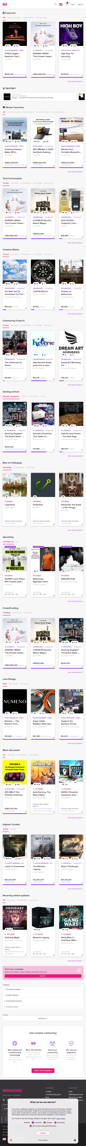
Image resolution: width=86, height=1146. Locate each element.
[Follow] (7, 497)
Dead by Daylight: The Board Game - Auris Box (14, 436)
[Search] (55, 4)
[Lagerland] (15, 485)
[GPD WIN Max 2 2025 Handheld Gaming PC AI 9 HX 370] (43, 130)
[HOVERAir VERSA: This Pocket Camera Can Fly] (43, 34)
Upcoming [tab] (14, 183)
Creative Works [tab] (28, 18)
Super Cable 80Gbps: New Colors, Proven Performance (43, 724)
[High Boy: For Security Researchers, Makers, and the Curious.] (71, 34)
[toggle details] (27, 76)
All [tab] (4, 18)
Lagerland (10, 504)
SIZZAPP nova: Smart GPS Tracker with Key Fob (15, 582)
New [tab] (17, 542)
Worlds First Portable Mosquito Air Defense (70, 152)
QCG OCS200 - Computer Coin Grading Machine (69, 223)
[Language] (61, 4)
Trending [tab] (6, 613)
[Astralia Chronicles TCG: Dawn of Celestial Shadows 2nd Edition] (43, 414)
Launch (42, 976)
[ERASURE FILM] (71, 559)
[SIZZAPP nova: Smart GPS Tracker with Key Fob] (15, 559)
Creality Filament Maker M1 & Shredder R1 (13, 152)
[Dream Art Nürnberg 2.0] (71, 343)
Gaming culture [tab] (58, 112)
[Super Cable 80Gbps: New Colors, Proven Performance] (43, 701)
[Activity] (66, 4)
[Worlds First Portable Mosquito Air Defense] (71, 130)
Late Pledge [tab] (37, 183)
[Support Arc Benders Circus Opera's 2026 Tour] (71, 701)
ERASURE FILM (68, 579)
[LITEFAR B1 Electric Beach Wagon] (43, 201)
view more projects (75, 81)
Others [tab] (43, 396)
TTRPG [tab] (24, 396)
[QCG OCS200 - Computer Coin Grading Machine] (71, 201)
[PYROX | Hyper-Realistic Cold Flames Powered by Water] (15, 34)
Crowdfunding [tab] (25, 183)
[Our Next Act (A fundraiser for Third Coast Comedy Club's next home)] (15, 272)
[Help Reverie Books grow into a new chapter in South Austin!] (43, 343)
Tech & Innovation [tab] (13, 18)
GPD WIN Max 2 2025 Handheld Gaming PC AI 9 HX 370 (43, 152)
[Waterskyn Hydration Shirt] (43, 559)
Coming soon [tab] (8, 542)
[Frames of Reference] (71, 272)
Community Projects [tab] (43, 112)
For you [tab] (6, 183)
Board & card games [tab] (11, 396)
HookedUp (38, 504)
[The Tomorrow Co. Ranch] (15, 343)
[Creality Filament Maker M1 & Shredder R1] (15, 130)
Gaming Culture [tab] (41, 18)
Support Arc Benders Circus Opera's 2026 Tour (70, 724)
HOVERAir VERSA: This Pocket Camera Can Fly (43, 56)
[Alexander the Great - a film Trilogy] (71, 485)
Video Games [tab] (34, 396)
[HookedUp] (43, 485)
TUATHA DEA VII (40, 291)
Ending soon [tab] (48, 183)
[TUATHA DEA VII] (43, 272)
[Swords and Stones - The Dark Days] (71, 414)
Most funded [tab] (17, 613)
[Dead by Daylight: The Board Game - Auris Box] (15, 414)
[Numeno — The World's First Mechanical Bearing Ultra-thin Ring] (15, 701)
